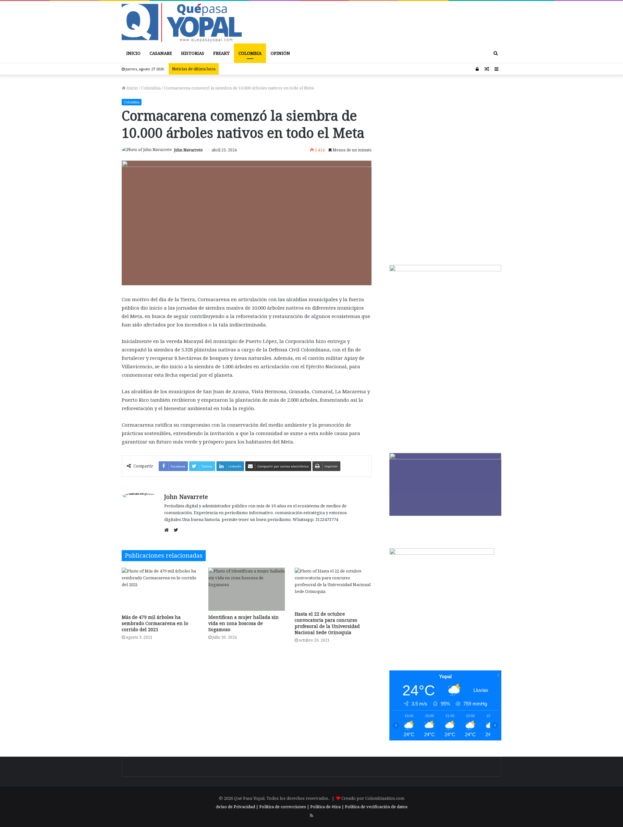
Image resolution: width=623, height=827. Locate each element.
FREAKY (221, 53)
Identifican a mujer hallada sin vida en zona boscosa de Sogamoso (243, 623)
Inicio (132, 88)
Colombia (151, 88)
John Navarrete (188, 150)
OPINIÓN (280, 53)
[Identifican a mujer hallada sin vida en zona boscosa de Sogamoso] (246, 589)
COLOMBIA (250, 53)
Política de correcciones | (284, 806)
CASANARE (161, 53)
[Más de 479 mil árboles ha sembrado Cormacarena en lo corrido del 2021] (160, 589)
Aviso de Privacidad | (237, 806)
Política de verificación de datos (376, 806)
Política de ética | (327, 806)
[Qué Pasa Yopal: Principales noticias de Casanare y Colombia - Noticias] (182, 22)
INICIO (133, 53)
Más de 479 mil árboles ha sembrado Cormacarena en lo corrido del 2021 (155, 623)
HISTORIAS (192, 53)
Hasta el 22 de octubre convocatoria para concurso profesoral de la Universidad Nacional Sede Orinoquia (327, 623)
